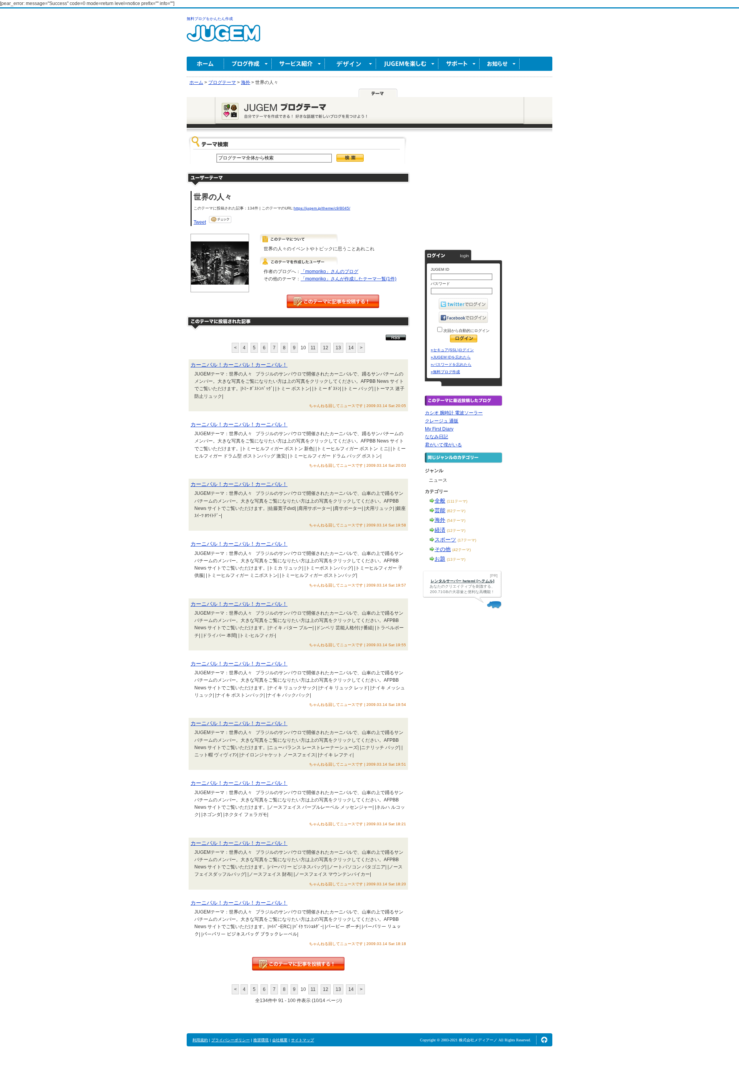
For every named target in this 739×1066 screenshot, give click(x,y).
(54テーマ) (456, 520)
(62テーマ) (456, 511)
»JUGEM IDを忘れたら (451, 357)
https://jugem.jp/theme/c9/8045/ (322, 208)
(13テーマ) (456, 559)
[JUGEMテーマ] (378, 93)
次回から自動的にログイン (466, 331)
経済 (440, 530)
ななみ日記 (436, 436)
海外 (440, 520)
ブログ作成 (248, 64)
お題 (440, 559)
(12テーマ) (456, 530)
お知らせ (500, 64)
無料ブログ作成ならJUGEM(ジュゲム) (223, 37)
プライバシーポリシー (230, 1040)
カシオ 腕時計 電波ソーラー (454, 413)
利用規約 (200, 1040)
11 (313, 347)
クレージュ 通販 (441, 421)
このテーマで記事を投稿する (333, 301)
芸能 (440, 510)
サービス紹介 (298, 64)
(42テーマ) (461, 550)
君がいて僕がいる (443, 445)
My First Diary (439, 429)
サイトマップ (302, 1040)
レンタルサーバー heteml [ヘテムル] (462, 581)
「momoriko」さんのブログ (329, 271)
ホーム (205, 64)
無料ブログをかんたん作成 (210, 19)
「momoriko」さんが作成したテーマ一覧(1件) (348, 279)
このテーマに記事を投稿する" (298, 963)
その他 (443, 549)
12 (325, 347)
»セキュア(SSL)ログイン (452, 350)
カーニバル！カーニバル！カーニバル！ (239, 365)
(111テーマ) (457, 501)
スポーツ (445, 539)
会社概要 (280, 1040)
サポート (459, 64)
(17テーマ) (467, 540)
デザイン (350, 64)
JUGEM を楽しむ (407, 64)
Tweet (200, 222)
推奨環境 (261, 1040)
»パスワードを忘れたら (451, 364)
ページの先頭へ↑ (544, 1039)
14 (351, 347)
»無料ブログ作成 (445, 372)
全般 (440, 501)
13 (338, 347)
